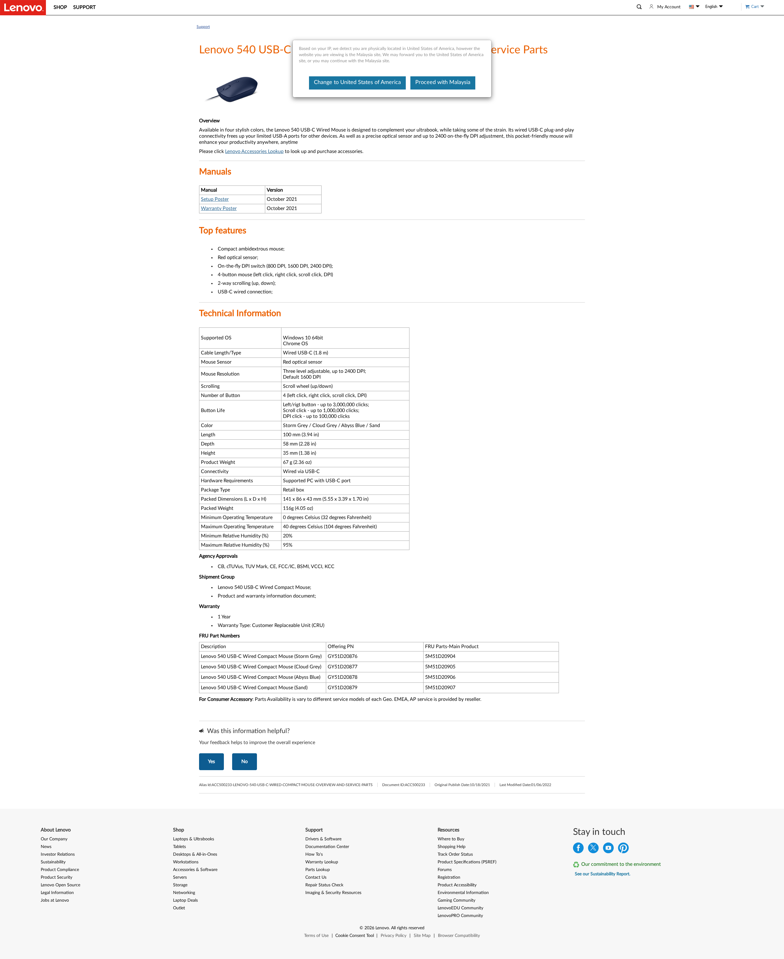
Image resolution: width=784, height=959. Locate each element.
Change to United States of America (357, 82)
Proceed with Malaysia (442, 82)
